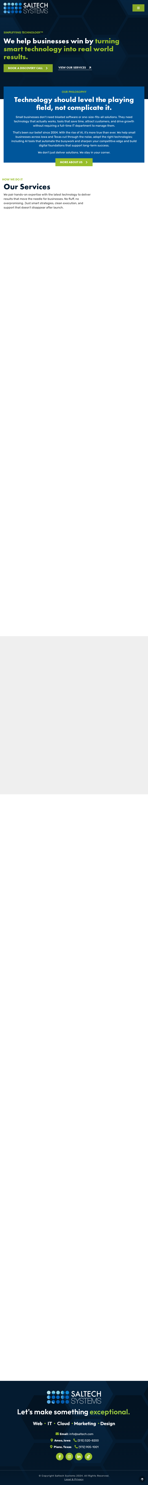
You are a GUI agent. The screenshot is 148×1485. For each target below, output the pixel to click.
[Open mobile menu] (138, 8)
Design (107, 1423)
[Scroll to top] (142, 1479)
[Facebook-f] (60, 1456)
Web (37, 1423)
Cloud (63, 1423)
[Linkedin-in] (79, 1456)
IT (50, 1423)
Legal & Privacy (74, 1479)
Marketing (85, 1423)
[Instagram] (69, 1456)
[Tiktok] (88, 1456)
